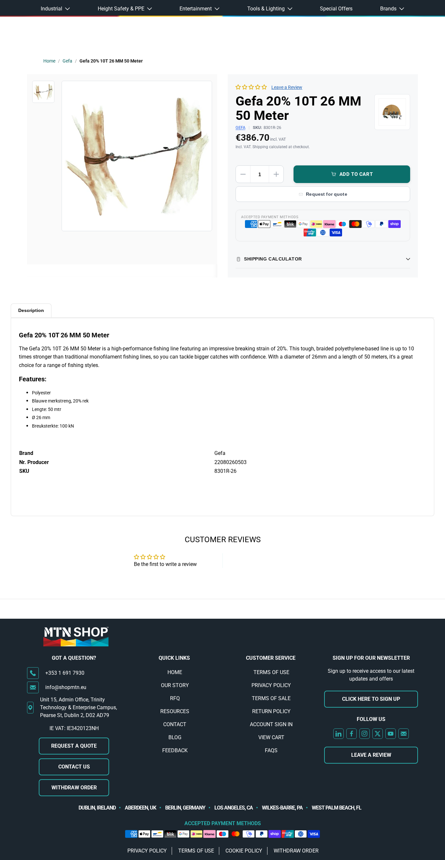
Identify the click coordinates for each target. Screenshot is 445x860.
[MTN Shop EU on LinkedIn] (338, 733)
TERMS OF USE (271, 672)
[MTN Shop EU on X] (377, 733)
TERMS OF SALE (271, 698)
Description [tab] (31, 310)
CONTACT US (74, 767)
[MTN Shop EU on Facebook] (351, 733)
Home (49, 60)
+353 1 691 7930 (64, 673)
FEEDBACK (175, 750)
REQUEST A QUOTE (74, 746)
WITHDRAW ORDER (74, 787)
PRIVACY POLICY (271, 685)
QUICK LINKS (174, 658)
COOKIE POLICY (243, 851)
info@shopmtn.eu (65, 687)
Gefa (67, 60)
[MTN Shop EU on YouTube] (390, 733)
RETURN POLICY (271, 711)
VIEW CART (271, 737)
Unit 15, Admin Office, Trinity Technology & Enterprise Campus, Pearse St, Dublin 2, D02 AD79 (78, 707)
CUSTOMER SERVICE (270, 658)
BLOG (174, 737)
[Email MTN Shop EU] (403, 733)
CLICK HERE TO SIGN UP (371, 699)
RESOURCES (174, 711)
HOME (174, 672)
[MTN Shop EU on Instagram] (364, 733)
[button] (252, 87)
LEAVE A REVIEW (371, 755)
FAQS (271, 750)
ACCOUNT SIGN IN (271, 724)
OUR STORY (175, 685)
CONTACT (174, 724)
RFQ (175, 698)
